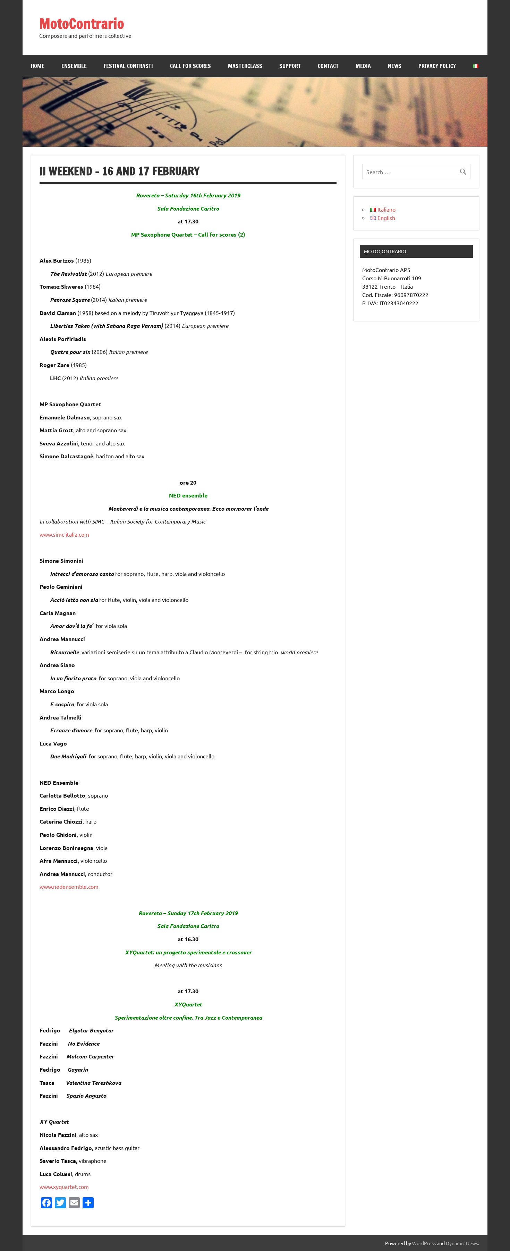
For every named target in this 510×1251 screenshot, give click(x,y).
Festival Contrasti (128, 66)
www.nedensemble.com (69, 886)
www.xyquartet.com (64, 1186)
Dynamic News (462, 1243)
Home (37, 66)
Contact (328, 66)
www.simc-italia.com (64, 534)
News (394, 66)
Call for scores (190, 66)
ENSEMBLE (74, 66)
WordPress (424, 1243)
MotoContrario (81, 23)
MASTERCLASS (245, 66)
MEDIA (363, 66)
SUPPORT (290, 66)
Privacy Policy (437, 66)
